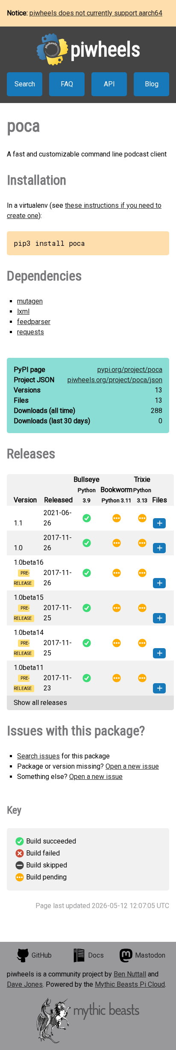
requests (30, 332)
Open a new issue (132, 766)
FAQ (67, 84)
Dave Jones (25, 984)
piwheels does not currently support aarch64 (95, 13)
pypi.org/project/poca (129, 370)
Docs (96, 955)
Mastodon (150, 955)
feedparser (33, 322)
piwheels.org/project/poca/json (114, 380)
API (109, 84)
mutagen (30, 301)
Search (25, 84)
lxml (23, 311)
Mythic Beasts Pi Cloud (130, 984)
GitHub (42, 955)
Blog (151, 84)
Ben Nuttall (130, 974)
